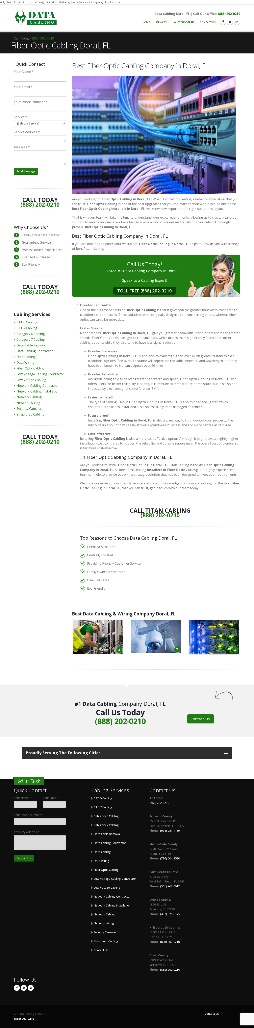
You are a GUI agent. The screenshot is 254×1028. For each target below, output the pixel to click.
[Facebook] (223, 22)
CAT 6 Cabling (26, 322)
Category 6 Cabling (30, 334)
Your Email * (23, 87)
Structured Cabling (30, 414)
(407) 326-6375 (170, 914)
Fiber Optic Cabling (30, 368)
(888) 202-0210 (229, 14)
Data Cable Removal (31, 345)
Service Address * (27, 132)
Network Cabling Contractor (37, 385)
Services (160, 22)
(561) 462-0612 (170, 886)
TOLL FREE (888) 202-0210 (144, 291)
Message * (22, 147)
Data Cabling (26, 357)
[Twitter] (230, 22)
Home (146, 22)
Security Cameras (29, 408)
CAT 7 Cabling (26, 328)
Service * (20, 117)
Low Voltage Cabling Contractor (40, 374)
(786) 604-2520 (170, 858)
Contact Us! (201, 719)
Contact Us (208, 22)
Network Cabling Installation (37, 391)
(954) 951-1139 (170, 830)
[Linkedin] (237, 22)
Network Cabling (29, 397)
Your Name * (23, 71)
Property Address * (26, 832)
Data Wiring (25, 362)
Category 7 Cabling (30, 339)
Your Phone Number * (30, 102)
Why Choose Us (184, 22)
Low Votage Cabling (31, 380)
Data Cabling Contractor (34, 351)
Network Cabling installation (112, 905)
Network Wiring (28, 403)
